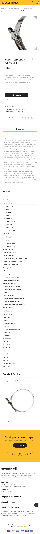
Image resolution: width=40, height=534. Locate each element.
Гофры (6, 292)
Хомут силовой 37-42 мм (30, 59)
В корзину (17, 95)
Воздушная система (9, 249)
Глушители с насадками (12, 289)
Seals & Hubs (7, 366)
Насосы (6, 326)
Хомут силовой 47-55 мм (34, 59)
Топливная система (9, 323)
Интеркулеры (8, 274)
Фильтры (7, 332)
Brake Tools (9, 206)
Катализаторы (9, 295)
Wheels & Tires (10, 209)
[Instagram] (20, 454)
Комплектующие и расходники (14, 112)
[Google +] (29, 118)
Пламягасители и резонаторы (14, 305)
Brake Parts (6, 200)
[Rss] (31, 454)
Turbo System (10, 221)
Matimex (26, 527)
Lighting (8, 212)
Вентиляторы (8, 271)
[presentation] (3, 401)
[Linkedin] (25, 454)
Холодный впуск (9, 255)
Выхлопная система (15, 8)
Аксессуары (7, 197)
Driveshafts (8, 203)
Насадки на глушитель (12, 302)
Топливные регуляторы (12, 329)
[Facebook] (19, 118)
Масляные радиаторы (11, 277)
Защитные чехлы (10, 252)
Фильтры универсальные (12, 265)
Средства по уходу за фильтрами (15, 258)
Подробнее (20, 445)
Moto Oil (8, 215)
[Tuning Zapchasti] (12, 2)
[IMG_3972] (20, 33)
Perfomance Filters (9, 363)
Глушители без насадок (12, 286)
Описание (20, 129)
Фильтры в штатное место (13, 262)
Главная (3, 8)
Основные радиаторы (11, 280)
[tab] (20, 129)
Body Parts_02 (10, 231)
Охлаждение (7, 268)
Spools (6, 320)
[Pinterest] (25, 118)
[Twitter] (22, 118)
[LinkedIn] (32, 118)
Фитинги (7, 335)
